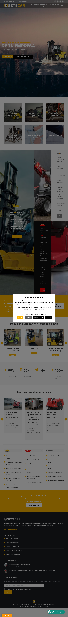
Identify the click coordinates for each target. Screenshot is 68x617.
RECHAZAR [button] (48, 317)
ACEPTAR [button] (20, 317)
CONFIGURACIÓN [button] (38, 317)
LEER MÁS (28, 317)
